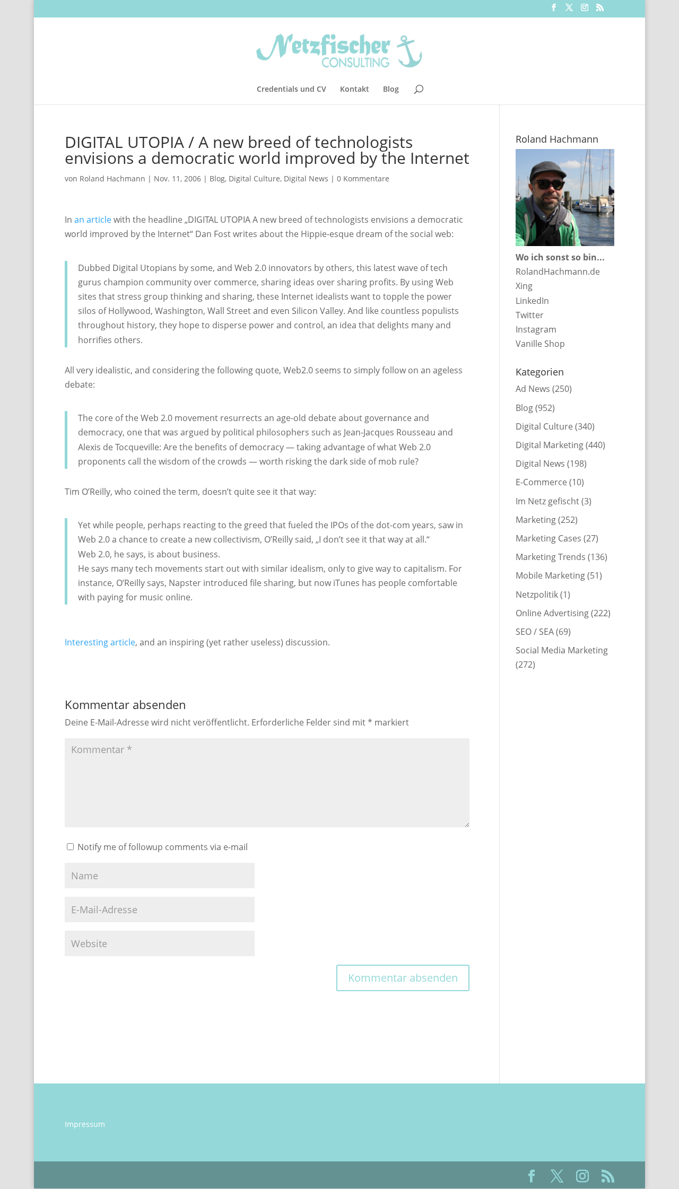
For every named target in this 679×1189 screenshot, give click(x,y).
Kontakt (354, 89)
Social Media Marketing (562, 650)
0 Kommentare (363, 178)
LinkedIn (532, 301)
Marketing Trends (551, 557)
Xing (524, 286)
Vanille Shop (540, 343)
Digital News (306, 178)
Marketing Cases (548, 538)
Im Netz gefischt (547, 501)
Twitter (530, 315)
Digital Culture (254, 178)
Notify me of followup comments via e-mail (162, 847)
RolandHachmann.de (558, 271)
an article (92, 219)
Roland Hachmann (112, 178)
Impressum (85, 1124)
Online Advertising (552, 613)
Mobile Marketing (550, 575)
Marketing (536, 520)
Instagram (536, 329)
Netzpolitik (537, 594)
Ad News (533, 389)
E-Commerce (541, 482)
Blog (391, 89)
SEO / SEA (535, 631)
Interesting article (100, 642)
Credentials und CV (291, 89)
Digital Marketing (550, 445)
